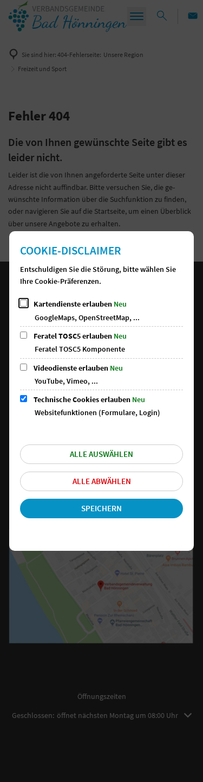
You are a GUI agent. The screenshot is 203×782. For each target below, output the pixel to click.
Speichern (101, 508)
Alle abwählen (102, 481)
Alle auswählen (101, 454)
